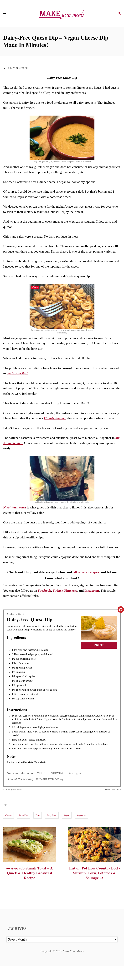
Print (99, 645)
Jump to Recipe (17, 68)
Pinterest (70, 590)
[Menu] (5, 14)
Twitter (58, 590)
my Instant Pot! (17, 373)
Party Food (52, 815)
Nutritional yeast (14, 507)
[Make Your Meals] (62, 13)
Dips (38, 815)
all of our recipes (85, 572)
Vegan (66, 815)
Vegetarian (81, 815)
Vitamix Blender (55, 418)
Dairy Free (23, 815)
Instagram (91, 590)
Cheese (8, 815)
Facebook (44, 590)
